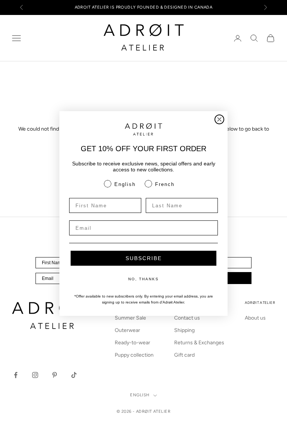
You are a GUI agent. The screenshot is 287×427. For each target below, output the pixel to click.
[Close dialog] (219, 119)
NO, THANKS (143, 279)
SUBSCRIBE (144, 258)
